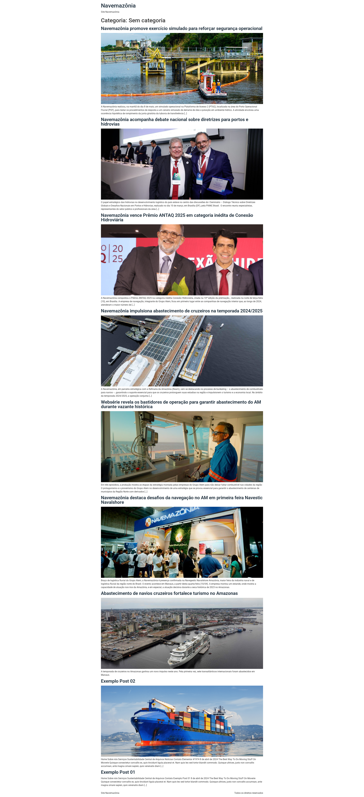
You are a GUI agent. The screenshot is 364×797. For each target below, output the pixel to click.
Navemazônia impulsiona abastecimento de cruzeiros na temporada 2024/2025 (181, 311)
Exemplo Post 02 (118, 681)
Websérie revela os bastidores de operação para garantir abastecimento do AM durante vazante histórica (181, 404)
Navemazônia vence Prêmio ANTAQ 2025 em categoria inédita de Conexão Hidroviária (177, 217)
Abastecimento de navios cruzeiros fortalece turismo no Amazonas (169, 593)
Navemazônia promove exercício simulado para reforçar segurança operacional (181, 28)
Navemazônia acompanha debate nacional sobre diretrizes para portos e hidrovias (174, 122)
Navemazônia (118, 5)
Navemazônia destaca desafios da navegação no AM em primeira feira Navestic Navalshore (182, 500)
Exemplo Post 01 (118, 772)
